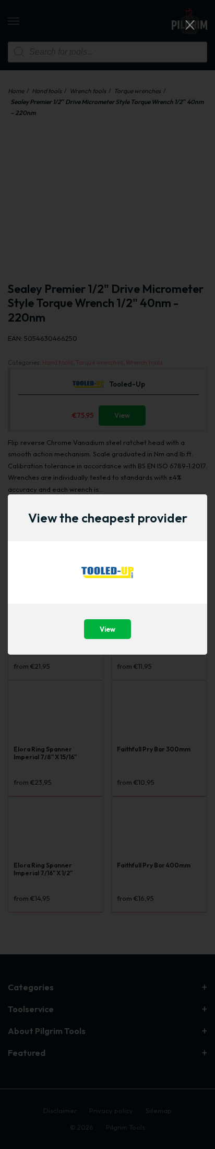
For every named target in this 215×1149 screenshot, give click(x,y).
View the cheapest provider (107, 518)
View (107, 629)
